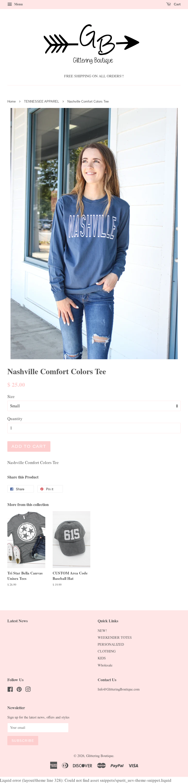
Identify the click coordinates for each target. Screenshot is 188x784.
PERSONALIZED (111, 644)
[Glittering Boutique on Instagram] (28, 690)
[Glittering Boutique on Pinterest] (19, 690)
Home (11, 101)
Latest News (17, 621)
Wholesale (105, 665)
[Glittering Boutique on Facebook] (10, 690)
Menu (18, 4)
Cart (177, 4)
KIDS (102, 658)
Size (11, 396)
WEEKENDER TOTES (115, 637)
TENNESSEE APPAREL (41, 101)
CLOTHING (107, 651)
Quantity (15, 418)
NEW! (102, 630)
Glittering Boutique (99, 755)
